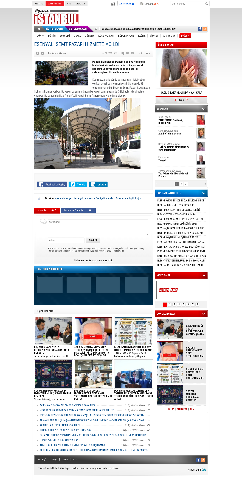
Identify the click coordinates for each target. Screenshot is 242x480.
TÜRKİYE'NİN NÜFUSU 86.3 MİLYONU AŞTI (60, 440)
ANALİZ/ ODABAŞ (172, 175)
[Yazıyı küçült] (140, 53)
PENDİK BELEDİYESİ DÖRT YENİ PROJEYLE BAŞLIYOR (65, 430)
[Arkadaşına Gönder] (127, 53)
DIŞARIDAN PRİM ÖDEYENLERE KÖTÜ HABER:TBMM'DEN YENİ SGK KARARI (179, 211)
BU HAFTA (182, 409)
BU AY (171, 409)
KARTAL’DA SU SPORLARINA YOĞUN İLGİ (60, 425)
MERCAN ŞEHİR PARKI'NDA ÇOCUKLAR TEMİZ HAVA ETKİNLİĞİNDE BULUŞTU (77, 410)
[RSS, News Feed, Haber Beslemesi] (204, 29)
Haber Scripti (194, 469)
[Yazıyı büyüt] (148, 53)
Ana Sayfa (39, 3)
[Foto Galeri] (55, 29)
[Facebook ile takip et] (200, 29)
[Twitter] (42, 53)
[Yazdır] (132, 53)
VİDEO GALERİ (164, 275)
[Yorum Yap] (123, 53)
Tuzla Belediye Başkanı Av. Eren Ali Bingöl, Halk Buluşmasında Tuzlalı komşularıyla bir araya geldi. (51, 352)
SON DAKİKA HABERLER (169, 193)
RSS (75, 459)
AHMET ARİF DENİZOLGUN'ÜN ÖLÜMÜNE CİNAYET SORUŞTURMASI (72, 445)
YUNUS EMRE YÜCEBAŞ (173, 161)
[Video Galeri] (78, 29)
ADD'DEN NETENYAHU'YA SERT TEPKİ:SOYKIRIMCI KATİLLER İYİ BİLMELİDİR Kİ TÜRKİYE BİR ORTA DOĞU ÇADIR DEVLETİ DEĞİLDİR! (195, 352)
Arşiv (69, 3)
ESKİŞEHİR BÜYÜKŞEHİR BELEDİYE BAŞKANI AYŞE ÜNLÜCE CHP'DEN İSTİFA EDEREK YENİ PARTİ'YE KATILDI (92, 415)
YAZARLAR (162, 108)
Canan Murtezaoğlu (169, 120)
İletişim (65, 459)
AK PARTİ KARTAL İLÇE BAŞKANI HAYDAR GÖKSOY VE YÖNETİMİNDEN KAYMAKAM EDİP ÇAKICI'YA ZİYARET (93, 420)
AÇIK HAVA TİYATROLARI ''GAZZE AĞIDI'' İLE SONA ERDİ (67, 405)
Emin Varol (163, 147)
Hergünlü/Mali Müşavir (174, 135)
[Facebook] (37, 53)
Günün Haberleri (55, 3)
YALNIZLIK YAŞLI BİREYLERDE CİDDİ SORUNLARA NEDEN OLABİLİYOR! (181, 94)
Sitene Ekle (80, 3)
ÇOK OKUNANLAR (166, 313)
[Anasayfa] (39, 29)
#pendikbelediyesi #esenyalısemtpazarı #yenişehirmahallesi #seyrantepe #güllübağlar (98, 198)
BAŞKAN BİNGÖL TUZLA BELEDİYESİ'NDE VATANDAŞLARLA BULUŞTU (180, 202)
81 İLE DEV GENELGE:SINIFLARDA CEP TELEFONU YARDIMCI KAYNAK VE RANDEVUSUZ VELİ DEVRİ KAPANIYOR (94, 450)
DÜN (192, 409)
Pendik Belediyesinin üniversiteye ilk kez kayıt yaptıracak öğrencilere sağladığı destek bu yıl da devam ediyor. (93, 395)
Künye (54, 459)
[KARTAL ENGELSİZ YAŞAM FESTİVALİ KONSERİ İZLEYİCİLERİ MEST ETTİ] (168, 290)
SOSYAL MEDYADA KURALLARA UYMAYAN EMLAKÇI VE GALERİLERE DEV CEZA (180, 216)
